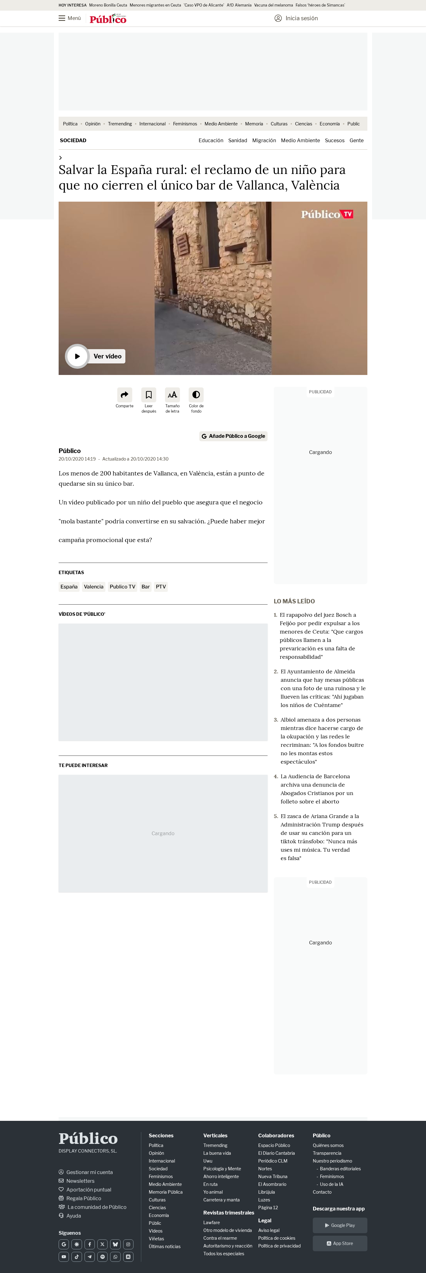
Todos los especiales (223, 1253)
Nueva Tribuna (273, 1176)
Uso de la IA (331, 1184)
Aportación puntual (88, 1190)
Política (70, 123)
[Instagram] (128, 1244)
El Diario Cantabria (276, 1153)
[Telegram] (90, 1257)
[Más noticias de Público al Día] (60, 157)
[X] (102, 1244)
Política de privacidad (279, 1245)
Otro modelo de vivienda (227, 1230)
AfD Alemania (239, 5)
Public (353, 123)
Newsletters (79, 1181)
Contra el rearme (220, 1238)
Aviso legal (268, 1230)
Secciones (161, 1136)
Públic (155, 1223)
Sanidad (237, 140)
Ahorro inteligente (221, 1176)
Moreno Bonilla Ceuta (108, 5)
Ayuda (73, 1216)
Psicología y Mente (222, 1168)
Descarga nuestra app (339, 1209)
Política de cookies (276, 1238)
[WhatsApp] (115, 1257)
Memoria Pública (166, 1192)
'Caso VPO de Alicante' (204, 5)
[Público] (108, 19)
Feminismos (185, 123)
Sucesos (335, 140)
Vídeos (155, 1230)
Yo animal (213, 1192)
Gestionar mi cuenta (89, 1172)
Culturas (279, 123)
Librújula (266, 1192)
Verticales (215, 1136)
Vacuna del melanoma (273, 5)
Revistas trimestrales (228, 1213)
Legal (264, 1221)
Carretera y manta (221, 1199)
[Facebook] (90, 1244)
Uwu (207, 1160)
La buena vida (217, 1153)
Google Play (343, 1225)
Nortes (265, 1168)
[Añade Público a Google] (64, 1244)
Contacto (322, 1192)
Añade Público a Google (237, 436)
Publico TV (122, 587)
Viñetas (156, 1238)
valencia (94, 587)
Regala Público (83, 1198)
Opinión (92, 123)
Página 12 (268, 1207)
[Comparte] (124, 394)
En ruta (210, 1184)
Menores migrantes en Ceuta (155, 5)
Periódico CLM (273, 1160)
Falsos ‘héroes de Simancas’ (320, 5)
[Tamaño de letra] (172, 394)
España (69, 587)
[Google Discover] (76, 1244)
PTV (161, 587)
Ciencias (303, 123)
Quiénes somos (328, 1145)
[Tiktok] (76, 1257)
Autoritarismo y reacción (227, 1245)
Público (70, 451)
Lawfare (211, 1222)
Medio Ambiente (221, 123)
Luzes (264, 1199)
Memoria (254, 123)
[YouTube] (64, 1257)
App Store (343, 1243)
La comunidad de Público (97, 1207)
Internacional (152, 123)
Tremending (120, 123)
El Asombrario (272, 1184)
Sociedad (73, 140)
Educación (211, 140)
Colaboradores (276, 1136)
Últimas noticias (165, 1246)
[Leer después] (148, 394)
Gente (357, 140)
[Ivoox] (128, 1257)
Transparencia (327, 1153)
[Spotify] (102, 1257)
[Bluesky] (115, 1244)
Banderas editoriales (340, 1168)
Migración (264, 140)
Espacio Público (274, 1145)
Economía (330, 123)
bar (146, 587)
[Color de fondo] (196, 394)
